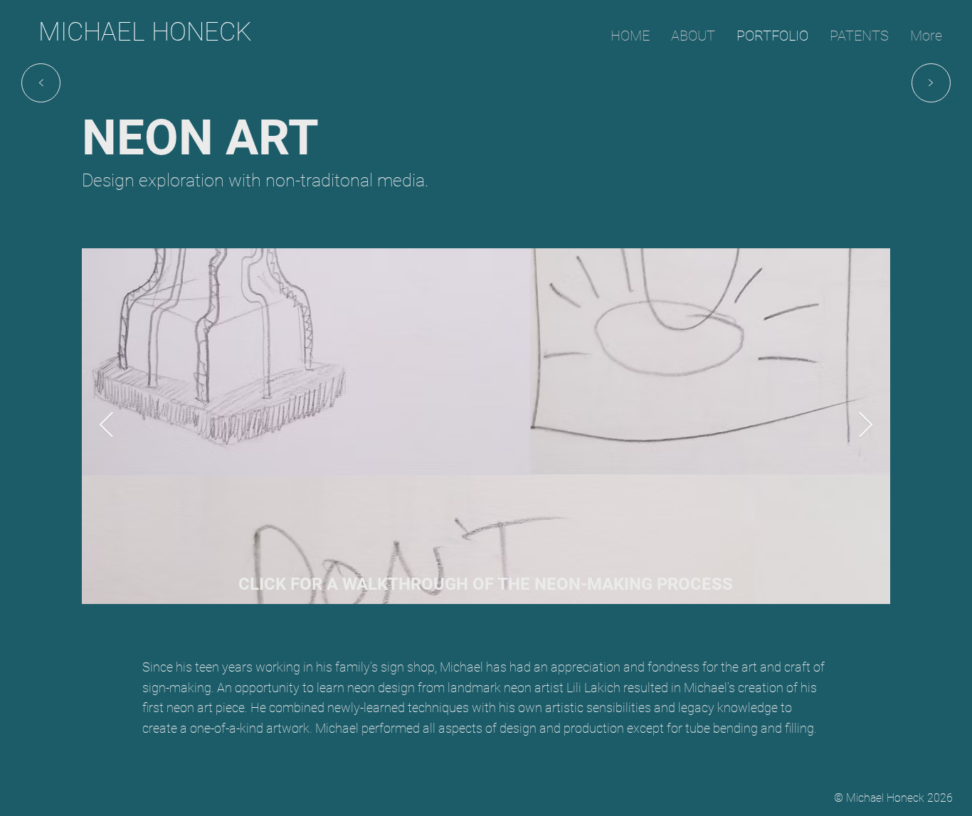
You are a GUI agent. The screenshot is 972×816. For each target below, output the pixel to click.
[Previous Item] (106, 426)
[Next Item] (865, 426)
